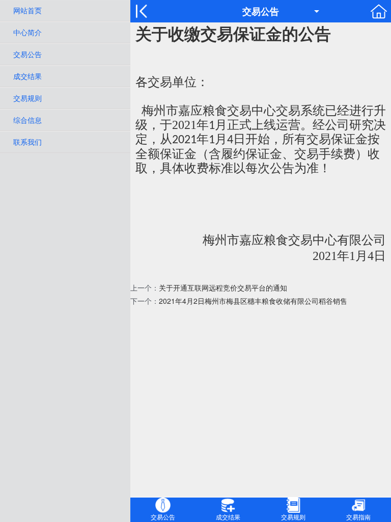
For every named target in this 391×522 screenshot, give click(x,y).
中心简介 (27, 32)
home (379, 11)
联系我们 (27, 142)
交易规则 (27, 98)
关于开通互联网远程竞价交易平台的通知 (223, 287)
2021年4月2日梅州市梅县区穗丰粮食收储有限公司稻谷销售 (253, 301)
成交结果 (27, 76)
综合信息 (27, 120)
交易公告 (27, 54)
